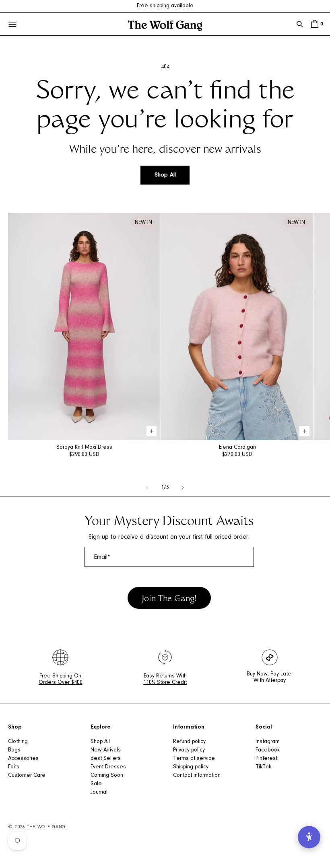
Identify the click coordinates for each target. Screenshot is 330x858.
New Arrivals (106, 750)
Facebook (268, 750)
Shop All (165, 175)
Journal (99, 792)
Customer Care (26, 775)
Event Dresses (108, 767)
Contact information (197, 775)
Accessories (23, 759)
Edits (13, 767)
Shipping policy (190, 767)
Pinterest (266, 759)
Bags (14, 750)
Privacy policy (189, 750)
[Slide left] (147, 488)
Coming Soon (107, 775)
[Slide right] (183, 488)
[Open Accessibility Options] (309, 837)
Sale (96, 784)
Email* (102, 557)
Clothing (18, 742)
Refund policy (189, 742)
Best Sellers (106, 759)
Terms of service (194, 759)
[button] (300, 24)
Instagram (268, 742)
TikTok (263, 767)
